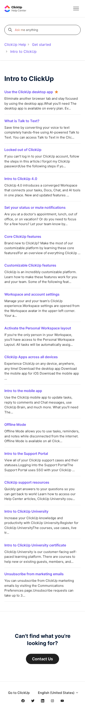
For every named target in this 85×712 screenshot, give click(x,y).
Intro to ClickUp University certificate (35, 545)
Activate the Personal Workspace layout (37, 328)
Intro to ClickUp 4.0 (20, 178)
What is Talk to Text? (21, 121)
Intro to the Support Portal (26, 453)
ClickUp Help (15, 44)
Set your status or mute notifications (35, 207)
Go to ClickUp (19, 693)
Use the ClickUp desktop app (28, 92)
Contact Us (42, 659)
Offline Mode (15, 424)
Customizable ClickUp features (30, 265)
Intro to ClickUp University (26, 511)
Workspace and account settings (32, 294)
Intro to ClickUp (23, 51)
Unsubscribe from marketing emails (34, 574)
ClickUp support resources (26, 482)
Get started (41, 44)
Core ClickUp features (22, 236)
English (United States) (56, 693)
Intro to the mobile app (23, 391)
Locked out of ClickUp (22, 149)
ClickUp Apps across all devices (31, 357)
